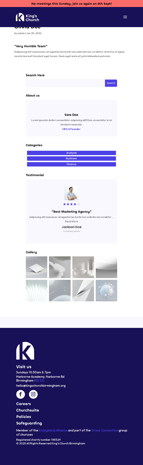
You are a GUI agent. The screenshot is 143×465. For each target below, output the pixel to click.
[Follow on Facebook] (20, 394)
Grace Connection (104, 430)
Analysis (71, 153)
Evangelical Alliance (53, 430)
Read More (71, 221)
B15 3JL (39, 380)
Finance (71, 164)
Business (71, 158)
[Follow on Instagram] (33, 394)
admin (21, 33)
